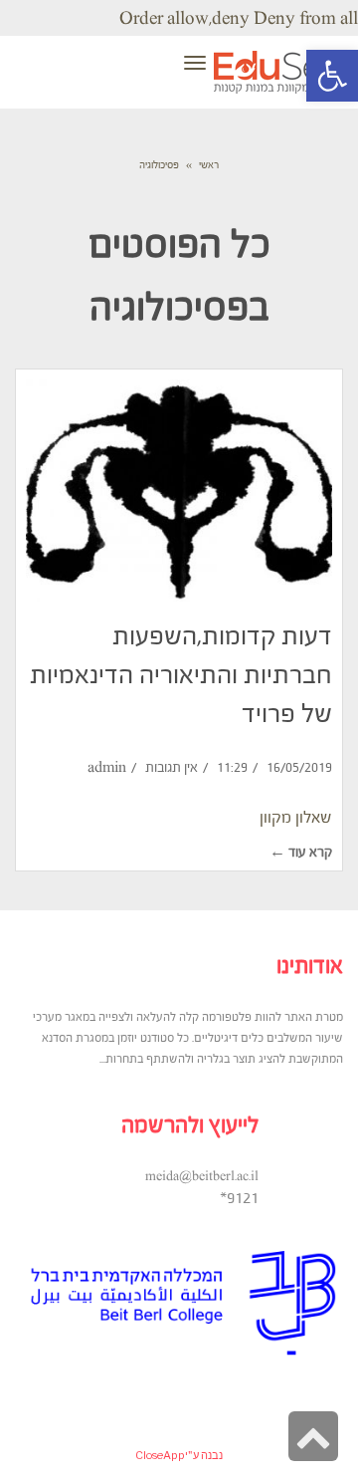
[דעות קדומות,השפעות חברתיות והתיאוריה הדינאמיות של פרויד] (179, 490)
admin (107, 767)
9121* (239, 1197)
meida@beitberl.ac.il (202, 1176)
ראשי (209, 164)
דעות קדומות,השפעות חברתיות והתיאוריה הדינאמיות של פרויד (181, 674)
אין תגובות (171, 767)
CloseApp (160, 1455)
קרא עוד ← (300, 852)
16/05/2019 (299, 767)
